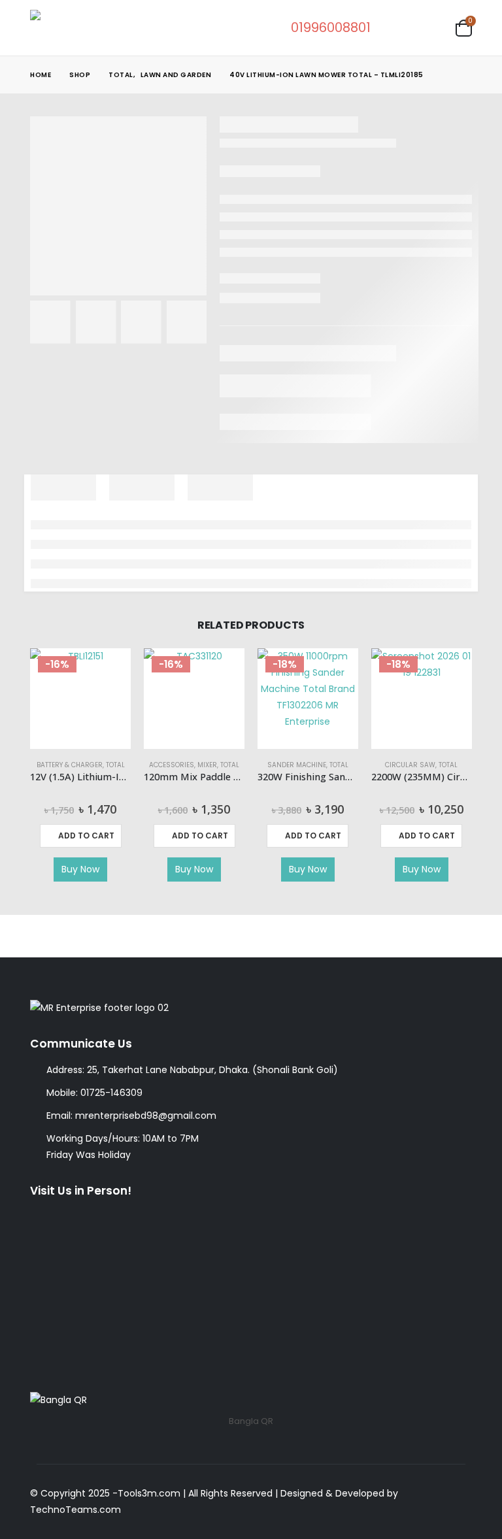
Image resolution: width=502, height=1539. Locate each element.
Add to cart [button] (86, 835)
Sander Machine (296, 765)
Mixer (207, 765)
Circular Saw (410, 765)
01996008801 (331, 27)
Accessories (171, 765)
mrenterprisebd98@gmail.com (145, 1115)
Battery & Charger (70, 765)
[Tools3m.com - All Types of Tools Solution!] (79, 28)
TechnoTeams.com (75, 1509)
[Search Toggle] (396, 28)
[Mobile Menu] (432, 27)
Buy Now (80, 869)
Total (115, 765)
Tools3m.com (149, 1493)
